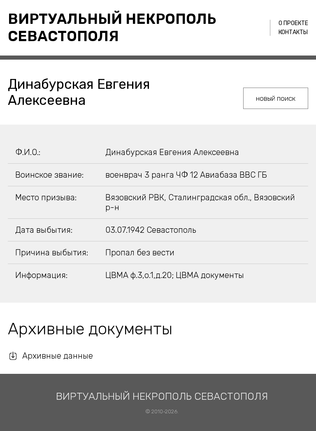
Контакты (293, 32)
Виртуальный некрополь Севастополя (112, 27)
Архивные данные (57, 356)
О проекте (293, 23)
